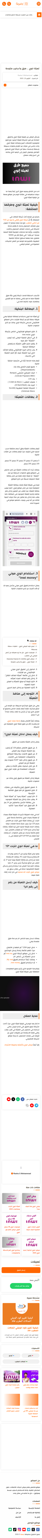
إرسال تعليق (21, 1270)
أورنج (10, 1355)
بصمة (22, 1534)
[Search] (9, 4)
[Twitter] (13, 1099)
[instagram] (19, 1529)
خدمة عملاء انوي (14, 721)
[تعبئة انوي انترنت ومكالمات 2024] (11, 1198)
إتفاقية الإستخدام (33, 1512)
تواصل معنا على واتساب (22, 1286)
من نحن (18, 1512)
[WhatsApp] (18, 1099)
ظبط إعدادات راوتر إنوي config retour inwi (30, 1386)
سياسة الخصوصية (14, 1508)
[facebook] (38, 1529)
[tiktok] (14, 1529)
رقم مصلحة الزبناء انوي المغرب (12, 1386)
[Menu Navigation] (35, 4)
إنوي (29, 1355)
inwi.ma (9, 953)
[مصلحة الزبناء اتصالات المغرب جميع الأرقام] (12, 1400)
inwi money (16, 963)
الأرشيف (18, 1517)
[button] (4, 4)
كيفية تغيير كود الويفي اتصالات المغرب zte (23, 1329)
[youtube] (24, 1529)
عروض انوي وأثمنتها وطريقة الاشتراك (18, 1045)
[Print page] (32, 1105)
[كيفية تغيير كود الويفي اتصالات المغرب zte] (21, 1314)
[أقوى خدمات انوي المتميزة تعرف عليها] (31, 1219)
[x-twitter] (33, 1529)
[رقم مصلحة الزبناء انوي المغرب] (12, 1376)
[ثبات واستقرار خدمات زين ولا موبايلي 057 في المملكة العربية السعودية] (30, 1400)
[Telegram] (36, 1105)
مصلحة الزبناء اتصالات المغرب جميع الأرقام (12, 1409)
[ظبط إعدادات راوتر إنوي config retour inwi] (30, 1376)
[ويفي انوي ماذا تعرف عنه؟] (31, 1198)
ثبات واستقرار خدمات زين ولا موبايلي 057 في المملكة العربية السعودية (30, 1412)
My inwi (10, 960)
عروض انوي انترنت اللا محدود (28, 872)
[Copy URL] (27, 1105)
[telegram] (28, 1529)
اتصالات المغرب (20, 1361)
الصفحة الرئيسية (34, 1508)
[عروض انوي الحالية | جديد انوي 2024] (31, 1242)
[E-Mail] (8, 1099)
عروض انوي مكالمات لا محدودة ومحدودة (20, 659)
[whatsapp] (10, 1529)
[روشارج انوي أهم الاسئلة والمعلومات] (11, 1242)
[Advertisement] (21, 41)
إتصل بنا (37, 1517)
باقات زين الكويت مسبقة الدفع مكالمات (18, 15)
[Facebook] (22, 1099)
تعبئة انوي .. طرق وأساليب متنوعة (22, 662)
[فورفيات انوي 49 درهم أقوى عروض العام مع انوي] (11, 1219)
